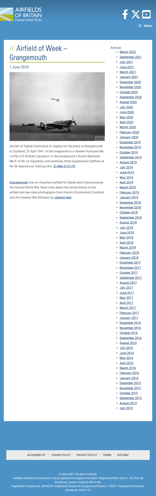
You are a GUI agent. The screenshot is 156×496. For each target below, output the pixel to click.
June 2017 (127, 293)
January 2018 (129, 257)
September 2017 (131, 278)
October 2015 (129, 393)
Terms (107, 454)
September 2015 (131, 398)
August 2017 (128, 283)
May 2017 (126, 298)
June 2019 (127, 172)
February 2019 (129, 192)
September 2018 (131, 217)
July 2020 (126, 107)
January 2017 (129, 318)
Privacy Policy (86, 454)
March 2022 (128, 52)
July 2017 (126, 288)
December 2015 (130, 383)
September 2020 (131, 97)
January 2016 (129, 378)
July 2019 (126, 167)
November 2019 (130, 147)
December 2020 (130, 82)
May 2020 (126, 117)
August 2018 (128, 222)
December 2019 (130, 142)
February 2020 (129, 132)
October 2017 (129, 273)
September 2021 (131, 57)
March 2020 (128, 127)
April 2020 (126, 122)
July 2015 (126, 408)
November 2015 (130, 388)
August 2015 (128, 403)
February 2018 (129, 253)
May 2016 (126, 358)
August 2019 (128, 162)
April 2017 (126, 303)
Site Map (123, 454)
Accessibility (36, 454)
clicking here (63, 197)
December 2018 (130, 202)
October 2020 (129, 92)
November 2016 (130, 328)
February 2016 (129, 373)
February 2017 (129, 313)
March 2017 (128, 308)
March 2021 (128, 72)
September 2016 (131, 338)
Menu (148, 26)
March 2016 (128, 368)
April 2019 (126, 182)
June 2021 (127, 67)
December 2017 (130, 262)
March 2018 (128, 247)
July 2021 (126, 62)
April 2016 (126, 363)
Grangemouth (19, 182)
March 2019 (128, 187)
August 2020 (128, 102)
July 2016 (126, 348)
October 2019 (129, 152)
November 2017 (130, 268)
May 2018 (126, 237)
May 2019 (126, 177)
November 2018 (130, 207)
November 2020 (130, 87)
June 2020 (127, 112)
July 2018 (126, 227)
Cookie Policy (61, 454)
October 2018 (129, 212)
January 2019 (129, 197)
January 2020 (129, 137)
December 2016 (130, 323)
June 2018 (127, 232)
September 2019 (131, 157)
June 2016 (127, 353)
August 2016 (128, 343)
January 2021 (129, 77)
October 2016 (129, 333)
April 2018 (126, 242)
